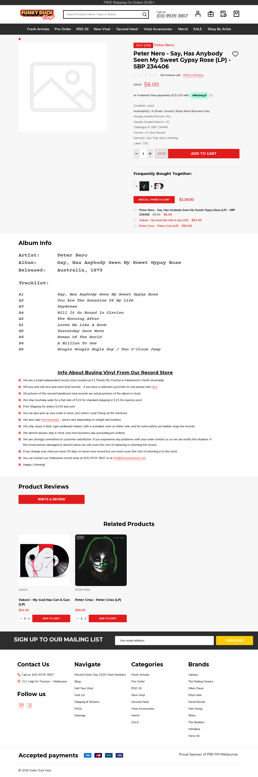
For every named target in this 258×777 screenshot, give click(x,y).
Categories (147, 664)
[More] (112, 29)
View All (194, 736)
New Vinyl (102, 29)
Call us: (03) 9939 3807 (38, 675)
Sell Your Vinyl (83, 688)
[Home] (20, 38)
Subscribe (235, 640)
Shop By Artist (219, 29)
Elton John (195, 695)
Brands (198, 664)
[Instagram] (21, 705)
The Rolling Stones (200, 681)
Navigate (87, 664)
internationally (50, 420)
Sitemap (79, 715)
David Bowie (196, 702)
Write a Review (193, 75)
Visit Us (79, 695)
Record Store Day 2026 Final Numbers (100, 675)
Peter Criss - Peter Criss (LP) (98, 600)
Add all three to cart (154, 199)
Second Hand (127, 29)
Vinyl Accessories (158, 29)
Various (193, 675)
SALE (197, 29)
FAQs (78, 709)
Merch (183, 29)
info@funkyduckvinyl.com (129, 458)
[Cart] (236, 14)
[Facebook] (29, 705)
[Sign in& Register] (198, 14)
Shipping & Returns (87, 702)
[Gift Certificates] (211, 14)
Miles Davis (196, 688)
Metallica (194, 729)
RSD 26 (82, 29)
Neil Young (195, 709)
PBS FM (213, 754)
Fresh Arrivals (38, 29)
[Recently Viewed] (224, 14)
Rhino (192, 715)
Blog (77, 681)
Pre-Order (63, 29)
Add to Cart (204, 154)
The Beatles (196, 722)
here (155, 387)
